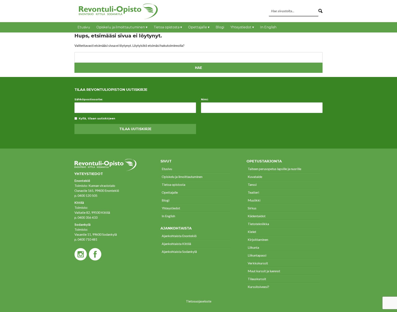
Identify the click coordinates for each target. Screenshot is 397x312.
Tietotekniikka (258, 224)
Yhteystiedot (171, 208)
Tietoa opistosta (173, 184)
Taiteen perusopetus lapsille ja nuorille (274, 169)
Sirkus (252, 208)
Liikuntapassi (257, 255)
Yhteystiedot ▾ (242, 27)
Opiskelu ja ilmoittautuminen (182, 177)
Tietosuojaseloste (198, 301)
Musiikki (254, 200)
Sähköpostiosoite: (88, 99)
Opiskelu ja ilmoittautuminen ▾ (121, 27)
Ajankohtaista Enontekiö (179, 236)
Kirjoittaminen (258, 239)
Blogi (220, 27)
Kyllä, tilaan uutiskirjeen (97, 118)
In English (268, 27)
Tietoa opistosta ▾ (168, 27)
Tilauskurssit (257, 279)
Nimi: (204, 99)
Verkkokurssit (258, 263)
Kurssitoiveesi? (258, 287)
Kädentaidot (256, 216)
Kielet (252, 232)
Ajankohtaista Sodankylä (179, 251)
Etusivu (84, 27)
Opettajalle (170, 192)
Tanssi (252, 184)
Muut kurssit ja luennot (264, 271)
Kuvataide (255, 177)
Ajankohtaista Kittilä (176, 244)
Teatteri (253, 192)
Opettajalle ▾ (198, 27)
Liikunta (253, 247)
